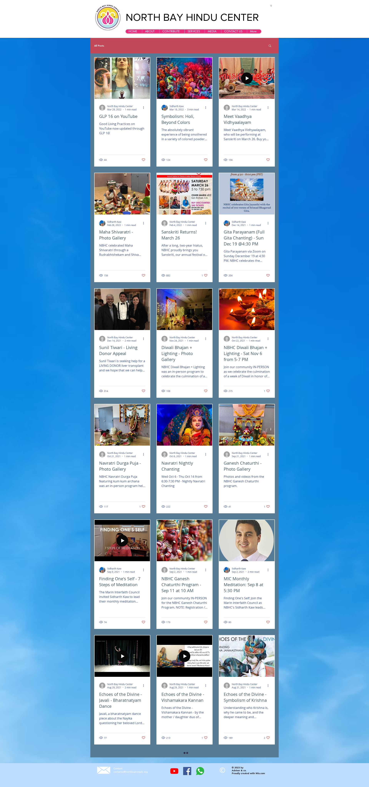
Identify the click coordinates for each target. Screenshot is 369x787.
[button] (150, 31)
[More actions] (144, 107)
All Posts (99, 45)
